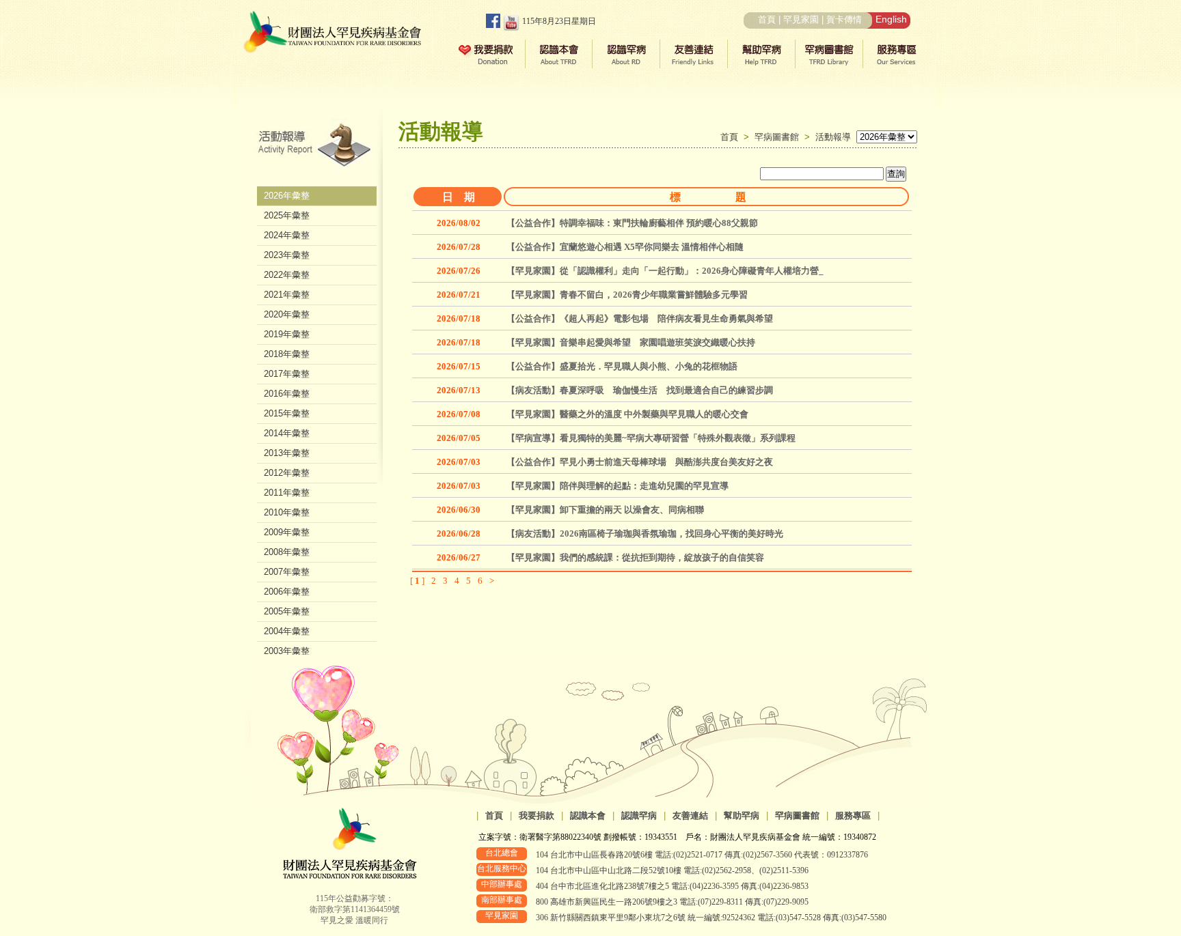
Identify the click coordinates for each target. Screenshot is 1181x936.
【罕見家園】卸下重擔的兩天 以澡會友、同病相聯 (605, 510)
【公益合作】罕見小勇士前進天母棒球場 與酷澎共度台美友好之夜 (639, 462)
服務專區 (853, 815)
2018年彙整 (287, 354)
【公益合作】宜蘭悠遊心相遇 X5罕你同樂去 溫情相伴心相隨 (625, 247)
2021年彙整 (287, 294)
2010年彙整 (287, 512)
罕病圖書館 (779, 137)
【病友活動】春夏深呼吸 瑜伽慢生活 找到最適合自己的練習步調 (639, 390)
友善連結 (690, 815)
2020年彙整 (287, 314)
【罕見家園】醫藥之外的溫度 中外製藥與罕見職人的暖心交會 (627, 414)
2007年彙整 (287, 572)
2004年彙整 (287, 631)
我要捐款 (536, 815)
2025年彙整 (287, 215)
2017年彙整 (287, 374)
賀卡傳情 (844, 19)
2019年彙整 (287, 334)
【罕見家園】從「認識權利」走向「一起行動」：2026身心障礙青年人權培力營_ (665, 271)
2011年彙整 (287, 492)
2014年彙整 (287, 433)
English (891, 19)
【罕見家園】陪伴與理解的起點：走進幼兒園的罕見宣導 (617, 486)
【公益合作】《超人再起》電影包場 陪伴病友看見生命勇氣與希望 (639, 318)
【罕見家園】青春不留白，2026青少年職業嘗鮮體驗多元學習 (627, 294)
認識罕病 (639, 815)
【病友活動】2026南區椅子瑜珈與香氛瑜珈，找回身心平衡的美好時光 (644, 533)
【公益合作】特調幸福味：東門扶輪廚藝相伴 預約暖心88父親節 (632, 223)
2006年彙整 (287, 591)
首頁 (767, 19)
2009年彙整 (287, 532)
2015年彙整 (287, 413)
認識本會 (588, 815)
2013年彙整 (287, 453)
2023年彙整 (287, 255)
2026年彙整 (287, 195)
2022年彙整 (287, 275)
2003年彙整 (287, 651)
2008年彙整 (287, 552)
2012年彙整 (287, 473)
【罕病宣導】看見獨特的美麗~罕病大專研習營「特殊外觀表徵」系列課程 (651, 438)
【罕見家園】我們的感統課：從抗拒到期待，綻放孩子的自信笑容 (635, 557)
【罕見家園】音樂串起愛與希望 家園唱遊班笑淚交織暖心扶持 (630, 342)
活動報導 (833, 137)
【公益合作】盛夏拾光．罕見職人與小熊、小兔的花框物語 (621, 366)
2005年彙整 (287, 611)
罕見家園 (801, 19)
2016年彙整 (287, 393)
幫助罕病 (741, 815)
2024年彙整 (287, 235)
